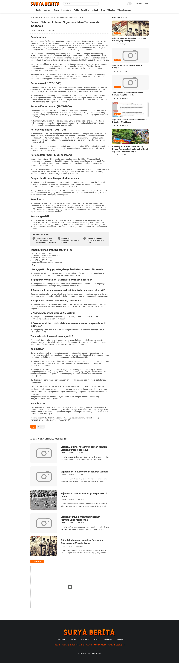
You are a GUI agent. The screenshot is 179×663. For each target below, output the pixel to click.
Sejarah (95, 10)
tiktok (96, 639)
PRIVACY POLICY (100, 645)
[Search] (97, 4)
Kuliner (56, 10)
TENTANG (65, 645)
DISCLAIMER (87, 645)
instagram (108, 639)
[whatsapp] (40, 432)
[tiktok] (140, 10)
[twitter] (36, 432)
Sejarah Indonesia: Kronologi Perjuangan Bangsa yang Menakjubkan (82, 541)
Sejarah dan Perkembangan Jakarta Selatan (70, 240)
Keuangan (47, 10)
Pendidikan (85, 10)
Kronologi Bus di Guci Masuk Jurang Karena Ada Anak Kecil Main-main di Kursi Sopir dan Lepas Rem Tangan (130, 149)
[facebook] (137, 10)
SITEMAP (56, 645)
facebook (61, 639)
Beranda (33, 17)
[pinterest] (45, 432)
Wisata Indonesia (124, 10)
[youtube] (147, 10)
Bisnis (38, 10)
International (66, 10)
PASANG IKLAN (76, 645)
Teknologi (111, 10)
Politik (76, 10)
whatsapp (85, 639)
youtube (120, 639)
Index (147, 3)
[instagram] (144, 10)
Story (103, 10)
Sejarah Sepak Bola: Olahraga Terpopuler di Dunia (95, 240)
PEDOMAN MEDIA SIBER (117, 645)
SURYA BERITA (96, 653)
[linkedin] (49, 432)
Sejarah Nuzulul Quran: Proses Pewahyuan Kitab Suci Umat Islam (130, 120)
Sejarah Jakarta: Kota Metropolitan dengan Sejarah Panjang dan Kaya (46, 240)
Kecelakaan (119, 141)
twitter (73, 639)
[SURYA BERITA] (44, 5)
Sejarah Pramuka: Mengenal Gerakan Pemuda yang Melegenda (80, 518)
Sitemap (139, 3)
